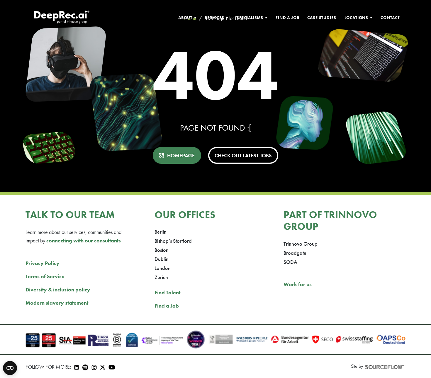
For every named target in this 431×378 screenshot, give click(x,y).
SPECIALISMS (250, 17)
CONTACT (390, 17)
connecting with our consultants (83, 240)
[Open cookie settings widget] (10, 368)
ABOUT (185, 17)
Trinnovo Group (301, 243)
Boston (162, 250)
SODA (290, 262)
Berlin (161, 231)
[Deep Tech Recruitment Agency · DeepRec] (62, 17)
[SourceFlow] (385, 366)
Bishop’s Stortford (173, 240)
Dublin (162, 259)
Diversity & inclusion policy (58, 289)
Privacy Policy (43, 263)
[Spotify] (85, 367)
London (163, 268)
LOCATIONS (357, 17)
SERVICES (214, 17)
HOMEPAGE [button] (181, 155)
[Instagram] (94, 367)
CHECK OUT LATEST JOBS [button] (243, 155)
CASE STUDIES (321, 17)
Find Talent (167, 292)
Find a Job (167, 305)
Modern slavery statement (57, 302)
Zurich (161, 277)
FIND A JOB (287, 17)
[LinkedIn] (76, 367)
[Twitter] (103, 366)
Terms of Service (45, 276)
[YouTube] (112, 366)
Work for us (298, 284)
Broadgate (295, 252)
